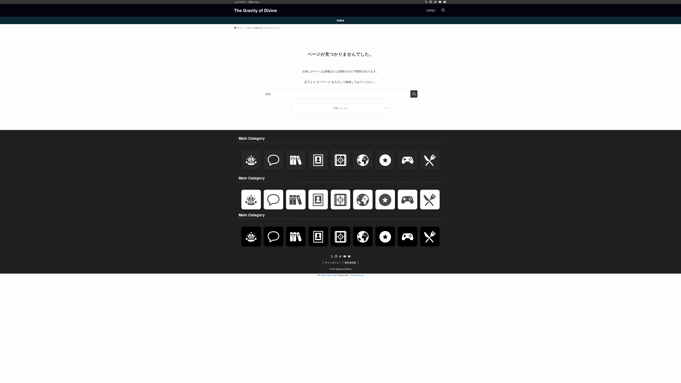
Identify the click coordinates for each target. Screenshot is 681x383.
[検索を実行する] (413, 94)
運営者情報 (350, 262)
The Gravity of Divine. (341, 268)
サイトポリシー (333, 262)
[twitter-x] (426, 2)
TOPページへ (340, 108)
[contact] (444, 2)
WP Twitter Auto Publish (327, 275)
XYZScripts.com (357, 275)
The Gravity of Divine (255, 10)
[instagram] (430, 2)
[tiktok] (435, 2)
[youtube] (440, 2)
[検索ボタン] (443, 10)
